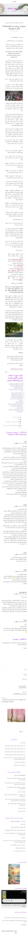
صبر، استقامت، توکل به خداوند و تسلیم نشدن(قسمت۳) (15, 752)
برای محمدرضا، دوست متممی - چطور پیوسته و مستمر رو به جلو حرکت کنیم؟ (14, 834)
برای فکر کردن (15, 23)
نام (26, 669)
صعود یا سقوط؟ (19, 402)
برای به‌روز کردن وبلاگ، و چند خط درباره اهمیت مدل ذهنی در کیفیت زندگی (15, 405)
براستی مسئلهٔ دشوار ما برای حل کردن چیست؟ (16, 410)
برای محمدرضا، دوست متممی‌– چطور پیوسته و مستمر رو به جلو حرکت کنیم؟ (15, 783)
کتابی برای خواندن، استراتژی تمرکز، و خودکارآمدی (16, 386)
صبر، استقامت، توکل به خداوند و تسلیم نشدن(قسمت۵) (15, 746)
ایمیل (25, 674)
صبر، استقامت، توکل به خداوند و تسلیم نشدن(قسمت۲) (15, 755)
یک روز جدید (14, 8)
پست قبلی (14, 44)
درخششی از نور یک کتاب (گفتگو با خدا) (18, 845)
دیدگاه (25, 648)
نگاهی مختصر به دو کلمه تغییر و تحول (18, 827)
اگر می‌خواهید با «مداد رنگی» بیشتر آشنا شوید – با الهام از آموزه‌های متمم (13, 700)
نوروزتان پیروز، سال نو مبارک (20, 762)
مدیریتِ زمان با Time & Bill (20, 693)
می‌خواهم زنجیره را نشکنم (17, 396)
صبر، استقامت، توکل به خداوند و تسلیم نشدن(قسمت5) (15, 830)
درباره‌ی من (19, 792)
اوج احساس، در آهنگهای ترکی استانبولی (18, 821)
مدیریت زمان (8, 425)
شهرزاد (18, 419)
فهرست (13, 1)
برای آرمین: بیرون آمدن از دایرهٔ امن (16, 390)
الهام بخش (21, 23)
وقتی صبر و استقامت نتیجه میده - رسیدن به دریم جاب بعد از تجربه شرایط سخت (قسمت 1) (14, 841)
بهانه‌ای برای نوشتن (9, 23)
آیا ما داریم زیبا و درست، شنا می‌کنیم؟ (16, 399)
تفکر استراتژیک (13, 425)
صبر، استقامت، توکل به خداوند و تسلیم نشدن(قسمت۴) (15, 749)
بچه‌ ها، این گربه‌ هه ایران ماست (19, 851)
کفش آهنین (23, 743)
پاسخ (15, 443)
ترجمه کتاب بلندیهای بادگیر (20, 848)
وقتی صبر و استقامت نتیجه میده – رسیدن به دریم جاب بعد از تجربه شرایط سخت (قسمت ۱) (14, 758)
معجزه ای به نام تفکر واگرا (17, 369)
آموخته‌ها (18, 425)
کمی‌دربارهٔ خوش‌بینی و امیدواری (16, 383)
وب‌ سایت (24, 679)
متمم (16, 283)
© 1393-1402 (15, 932)
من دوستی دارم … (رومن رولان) (19, 765)
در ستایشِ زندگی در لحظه (17, 393)
